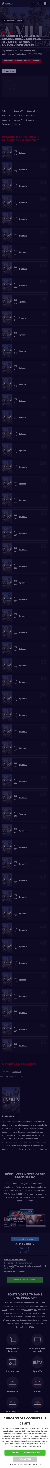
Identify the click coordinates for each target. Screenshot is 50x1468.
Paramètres (25, 1459)
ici (40, 1446)
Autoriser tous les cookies (25, 1453)
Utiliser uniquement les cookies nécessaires (25, 1464)
